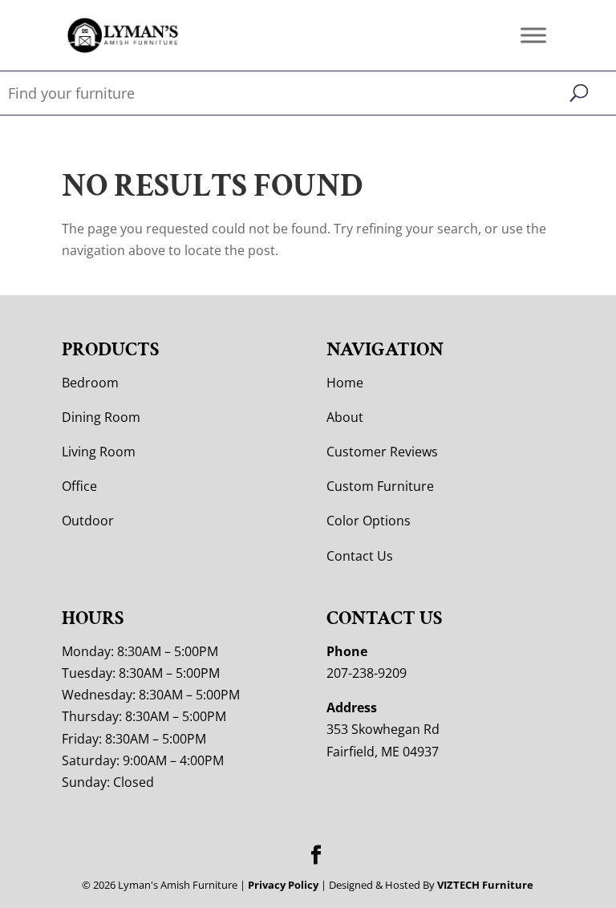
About (344, 417)
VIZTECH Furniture (485, 885)
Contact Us (359, 556)
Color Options (368, 520)
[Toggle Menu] (533, 35)
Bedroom (90, 382)
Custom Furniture (380, 486)
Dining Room (101, 417)
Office (79, 486)
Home (344, 382)
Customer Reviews (382, 451)
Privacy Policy (283, 885)
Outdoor (88, 520)
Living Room (99, 451)
